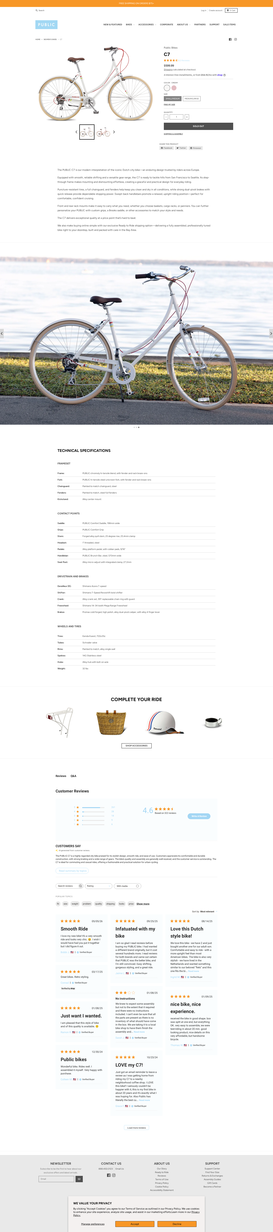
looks (121, 903)
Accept (135, 1224)
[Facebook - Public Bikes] (230, 39)
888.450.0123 (106, 1168)
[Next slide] (114, 132)
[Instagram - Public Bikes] (236, 39)
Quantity (168, 112)
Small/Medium (173, 99)
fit (58, 903)
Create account (215, 10)
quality (98, 903)
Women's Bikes (50, 39)
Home (37, 39)
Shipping (168, 69)
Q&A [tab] (73, 776)
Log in (203, 10)
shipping (110, 903)
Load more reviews (136, 1128)
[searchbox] (67, 886)
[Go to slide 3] (138, 427)
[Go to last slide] (76, 132)
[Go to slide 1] (134, 427)
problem (87, 903)
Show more (142, 903)
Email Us (119, 1168)
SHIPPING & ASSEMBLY (173, 134)
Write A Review (199, 816)
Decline (177, 1224)
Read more (193, 971)
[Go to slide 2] (136, 427)
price (131, 903)
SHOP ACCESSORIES (137, 745)
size (65, 903)
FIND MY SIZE (169, 105)
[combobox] (98, 886)
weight (75, 903)
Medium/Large (192, 99)
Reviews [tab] (61, 776)
